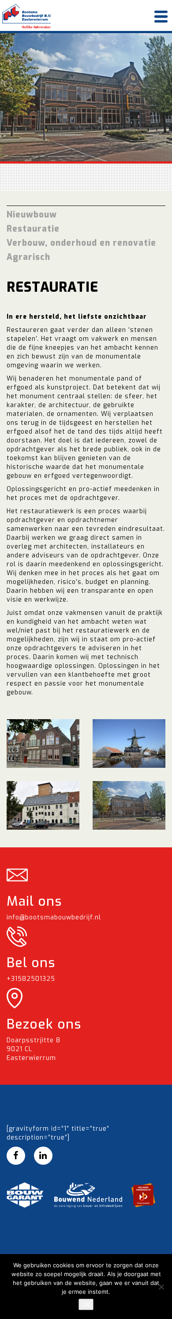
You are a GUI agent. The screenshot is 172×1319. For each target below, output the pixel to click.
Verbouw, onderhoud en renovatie (81, 242)
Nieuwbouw (32, 214)
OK (86, 1304)
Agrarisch (28, 257)
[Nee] (161, 1286)
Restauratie (33, 228)
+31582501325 (31, 979)
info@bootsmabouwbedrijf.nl (54, 917)
